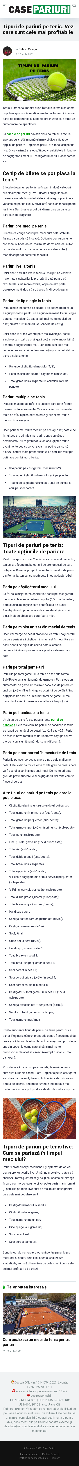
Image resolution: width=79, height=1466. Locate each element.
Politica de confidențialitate (33, 1458)
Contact (55, 1458)
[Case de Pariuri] (39, 9)
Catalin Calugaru (29, 49)
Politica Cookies (50, 1454)
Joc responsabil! (41, 1395)
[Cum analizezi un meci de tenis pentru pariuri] (39, 1314)
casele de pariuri (18, 134)
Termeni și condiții (29, 1454)
